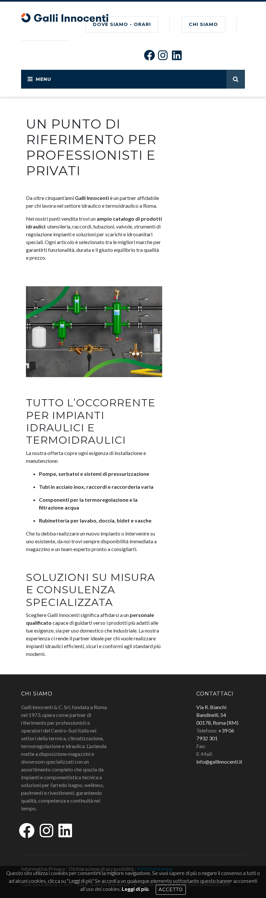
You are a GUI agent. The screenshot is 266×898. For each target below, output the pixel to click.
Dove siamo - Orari (122, 24)
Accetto (171, 889)
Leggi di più (135, 889)
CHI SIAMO (203, 24)
